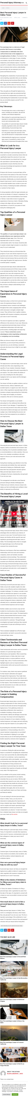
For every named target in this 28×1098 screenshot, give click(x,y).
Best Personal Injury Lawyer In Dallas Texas (11, 925)
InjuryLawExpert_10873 (6, 17)
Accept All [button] (15, 1094)
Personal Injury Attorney (10, 2)
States (7, 8)
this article (14, 814)
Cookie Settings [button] (6, 1094)
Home (3, 8)
